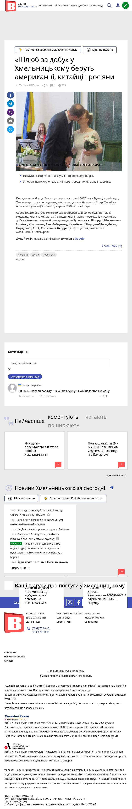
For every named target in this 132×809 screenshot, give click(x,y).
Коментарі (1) (112, 246)
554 (62, 85)
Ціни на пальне (102, 49)
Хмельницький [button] (26, 6)
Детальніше (33, 621)
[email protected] (15, 801)
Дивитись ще (117, 475)
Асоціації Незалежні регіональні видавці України (56, 694)
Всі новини (45, 5)
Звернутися (64, 621)
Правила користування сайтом (66, 670)
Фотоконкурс (97, 5)
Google (79, 238)
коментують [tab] (63, 416)
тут (88, 690)
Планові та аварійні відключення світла (50, 49)
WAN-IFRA (10, 699)
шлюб (35, 254)
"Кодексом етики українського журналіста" (70, 685)
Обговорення (61, 5)
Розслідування (79, 5)
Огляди (8, 660)
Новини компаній (14, 656)
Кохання (23, 254)
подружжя (49, 254)
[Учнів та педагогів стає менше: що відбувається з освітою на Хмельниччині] (34, 576)
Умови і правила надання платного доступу (66, 675)
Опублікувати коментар (25, 376)
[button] (111, 488)
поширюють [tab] (63, 425)
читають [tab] (96, 416)
